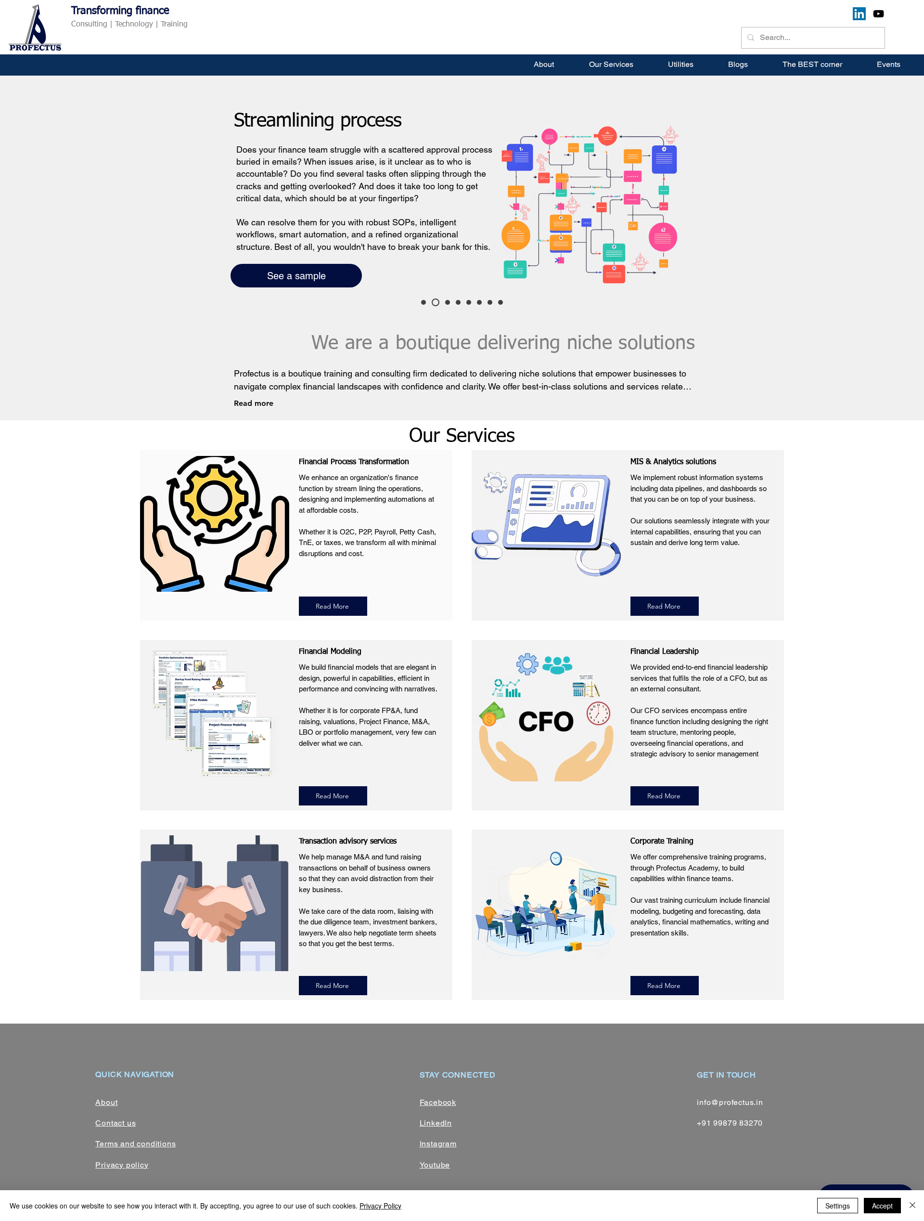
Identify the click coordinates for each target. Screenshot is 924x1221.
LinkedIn (436, 1123)
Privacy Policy (380, 1205)
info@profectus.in (730, 1102)
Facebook (438, 1102)
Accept (882, 1205)
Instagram (438, 1143)
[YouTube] (878, 13)
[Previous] (54, 201)
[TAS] (490, 302)
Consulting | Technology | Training (129, 24)
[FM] (479, 302)
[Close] (912, 1205)
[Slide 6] (468, 302)
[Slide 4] (447, 302)
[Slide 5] (458, 302)
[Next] (870, 201)
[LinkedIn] (859, 13)
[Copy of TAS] (500, 302)
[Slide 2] (423, 302)
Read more (253, 403)
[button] (611, 64)
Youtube (435, 1164)
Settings (837, 1205)
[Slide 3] (435, 302)
